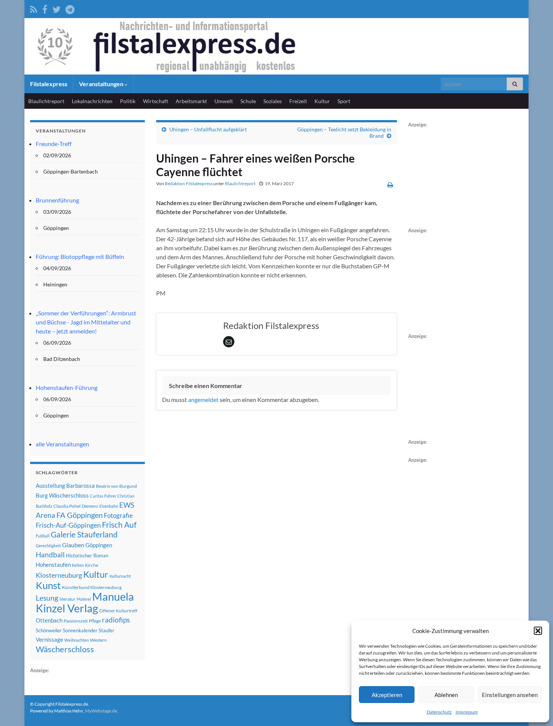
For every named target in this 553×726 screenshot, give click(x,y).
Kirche (91, 565)
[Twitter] (56, 8)
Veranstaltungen (102, 83)
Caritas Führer (103, 495)
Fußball (43, 535)
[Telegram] (69, 8)
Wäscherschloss (65, 649)
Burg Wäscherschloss (62, 495)
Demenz (90, 506)
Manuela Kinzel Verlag (85, 602)
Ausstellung (50, 485)
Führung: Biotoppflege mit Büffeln (80, 256)
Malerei (84, 599)
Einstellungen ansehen (510, 694)
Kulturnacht (120, 576)
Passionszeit (76, 621)
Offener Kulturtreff (118, 610)
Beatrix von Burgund (116, 486)
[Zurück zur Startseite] (276, 46)
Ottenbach (49, 620)
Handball (50, 555)
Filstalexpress (48, 83)
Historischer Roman (87, 555)
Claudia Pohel (67, 506)
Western (98, 640)
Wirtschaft (155, 101)
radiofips (116, 620)
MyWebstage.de (101, 711)
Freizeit (298, 101)
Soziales (272, 101)
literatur (67, 599)
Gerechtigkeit (48, 545)
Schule (248, 101)
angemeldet (203, 399)
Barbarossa (80, 485)
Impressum (467, 712)
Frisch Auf (119, 525)
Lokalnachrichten (92, 101)
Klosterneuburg (59, 575)
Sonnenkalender (80, 630)
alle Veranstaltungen (62, 443)
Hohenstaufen (53, 564)
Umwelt (223, 101)
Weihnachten (76, 640)
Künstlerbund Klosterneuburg (92, 587)
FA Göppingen (79, 515)
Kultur (322, 101)
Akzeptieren (387, 694)
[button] (538, 631)
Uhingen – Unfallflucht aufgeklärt (208, 129)
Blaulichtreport (46, 101)
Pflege (95, 621)
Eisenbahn (108, 506)
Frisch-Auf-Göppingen (68, 525)
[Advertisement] (464, 176)
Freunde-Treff (53, 143)
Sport (343, 101)
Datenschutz (439, 712)
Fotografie (118, 515)
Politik (127, 101)
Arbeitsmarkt (191, 101)
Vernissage (49, 639)
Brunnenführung (57, 200)
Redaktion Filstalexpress (189, 183)
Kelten (78, 565)
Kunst (48, 585)
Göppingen (98, 545)
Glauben (73, 544)
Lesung (47, 598)
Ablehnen (446, 694)
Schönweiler (49, 630)
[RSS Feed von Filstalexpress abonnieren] (33, 8)
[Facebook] (44, 8)
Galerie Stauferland (84, 534)
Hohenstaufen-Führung (66, 387)
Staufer (106, 630)
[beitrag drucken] (390, 184)
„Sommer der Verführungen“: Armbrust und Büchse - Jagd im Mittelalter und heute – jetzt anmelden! (86, 322)
